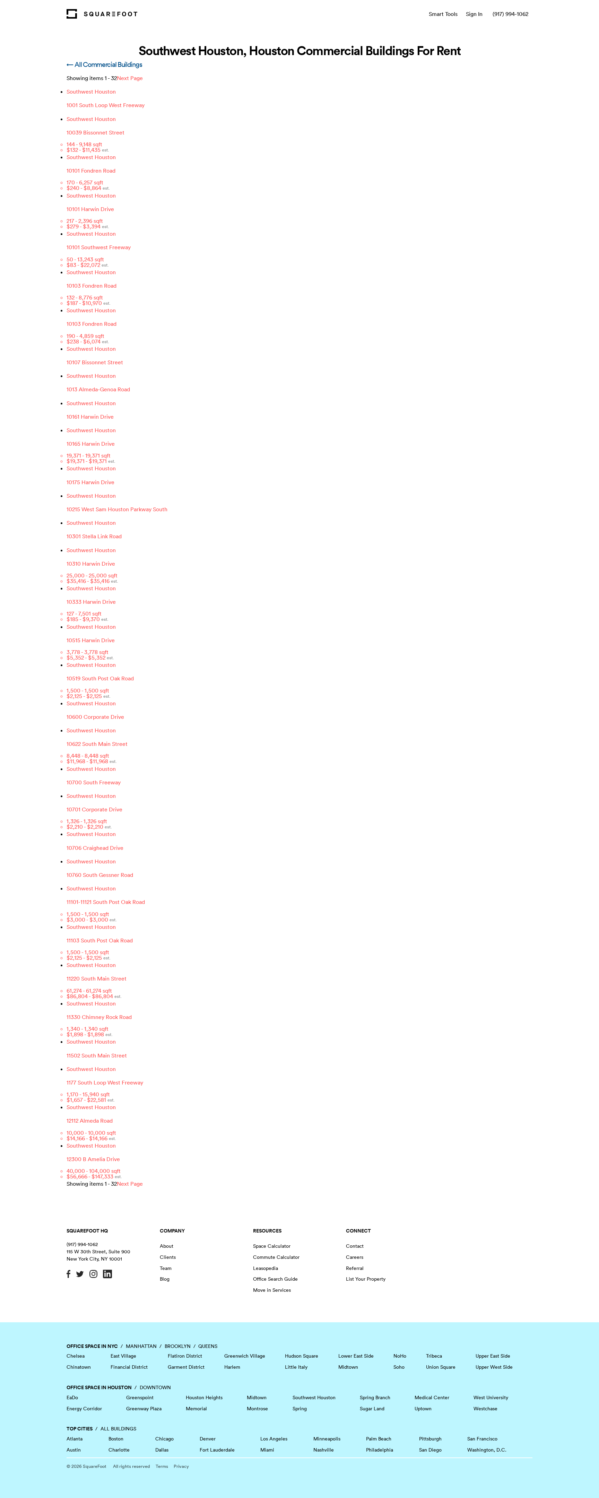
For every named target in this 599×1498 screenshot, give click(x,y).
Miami (267, 1450)
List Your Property (365, 1279)
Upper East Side (493, 1356)
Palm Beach (378, 1439)
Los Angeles (273, 1439)
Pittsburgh (430, 1439)
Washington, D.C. (486, 1450)
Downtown (155, 1387)
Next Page (130, 78)
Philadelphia (379, 1450)
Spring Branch (375, 1397)
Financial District (129, 1367)
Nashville (323, 1450)
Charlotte (119, 1450)
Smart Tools (443, 13)
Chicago (164, 1439)
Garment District (186, 1367)
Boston (115, 1439)
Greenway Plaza (144, 1408)
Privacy (181, 1466)
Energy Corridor (84, 1408)
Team (166, 1268)
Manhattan (141, 1346)
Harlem (232, 1367)
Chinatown (79, 1367)
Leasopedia (265, 1268)
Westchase (485, 1408)
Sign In (474, 13)
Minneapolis (326, 1439)
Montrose (257, 1408)
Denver (208, 1439)
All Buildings (118, 1429)
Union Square (440, 1367)
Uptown (423, 1408)
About (166, 1246)
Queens (207, 1346)
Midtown (348, 1367)
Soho (399, 1367)
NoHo (399, 1356)
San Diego (430, 1450)
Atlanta (75, 1439)
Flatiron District (185, 1356)
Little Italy (296, 1367)
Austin (74, 1450)
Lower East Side (356, 1356)
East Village (123, 1356)
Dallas (161, 1450)
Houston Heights (204, 1397)
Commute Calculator (276, 1257)
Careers (354, 1257)
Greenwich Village (244, 1356)
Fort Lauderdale (217, 1450)
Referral (355, 1268)
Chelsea (76, 1356)
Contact (355, 1246)
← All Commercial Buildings (104, 64)
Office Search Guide (275, 1279)
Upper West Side (494, 1367)
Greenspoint (140, 1397)
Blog (165, 1279)
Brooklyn (178, 1346)
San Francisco (482, 1439)
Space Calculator (271, 1246)
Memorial (196, 1408)
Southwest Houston (314, 1397)
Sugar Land (372, 1408)
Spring (300, 1408)
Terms (162, 1466)
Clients (168, 1257)
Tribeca (434, 1356)
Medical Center (432, 1397)
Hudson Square (301, 1356)
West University (491, 1397)
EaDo (72, 1397)
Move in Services (272, 1290)
